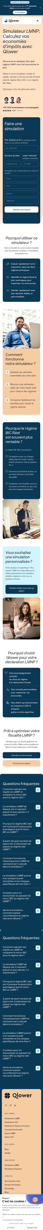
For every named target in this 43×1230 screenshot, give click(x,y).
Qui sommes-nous (12, 1181)
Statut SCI (9, 1137)
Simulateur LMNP (12, 1165)
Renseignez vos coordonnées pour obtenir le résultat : (21, 172)
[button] (37, 21)
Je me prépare (20, 12)
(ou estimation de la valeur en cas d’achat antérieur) (20, 141)
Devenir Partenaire (12, 1185)
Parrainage (9, 1188)
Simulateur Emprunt (13, 1169)
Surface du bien (12, 155)
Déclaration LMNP (12, 1118)
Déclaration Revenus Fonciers (17, 1126)
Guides (8, 1153)
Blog (6, 1149)
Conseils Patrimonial (13, 1129)
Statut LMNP (10, 1133)
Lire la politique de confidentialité (12, 1220)
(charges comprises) (30, 156)
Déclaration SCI (11, 1122)
